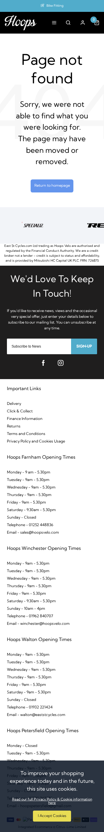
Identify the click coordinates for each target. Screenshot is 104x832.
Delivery (14, 404)
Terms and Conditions (26, 434)
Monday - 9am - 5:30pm (28, 655)
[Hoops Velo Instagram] (60, 363)
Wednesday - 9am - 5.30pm (31, 487)
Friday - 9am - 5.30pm (26, 502)
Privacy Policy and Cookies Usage (36, 441)
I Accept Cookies (52, 816)
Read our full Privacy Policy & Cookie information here (52, 801)
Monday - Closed (22, 746)
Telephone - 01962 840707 (30, 616)
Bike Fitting (55, 6)
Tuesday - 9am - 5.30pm (28, 480)
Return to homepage (52, 186)
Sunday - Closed (21, 517)
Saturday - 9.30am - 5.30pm (31, 510)
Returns (14, 426)
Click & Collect (20, 411)
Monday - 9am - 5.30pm (28, 563)
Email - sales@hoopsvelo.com (33, 533)
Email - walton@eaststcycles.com (36, 715)
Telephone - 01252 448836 (30, 525)
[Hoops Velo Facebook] (43, 363)
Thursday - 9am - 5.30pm (29, 495)
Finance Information (24, 419)
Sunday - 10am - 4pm (26, 609)
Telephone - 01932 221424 (30, 707)
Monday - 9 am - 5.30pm (28, 472)
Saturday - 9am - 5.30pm (29, 692)
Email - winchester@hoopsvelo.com (38, 624)
